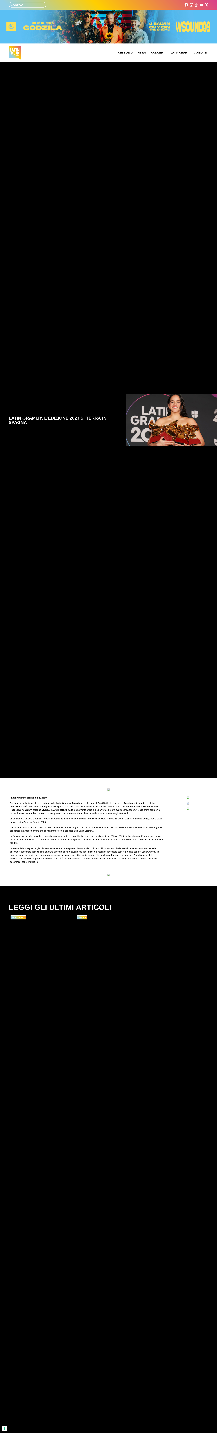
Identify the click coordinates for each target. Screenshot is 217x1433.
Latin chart (180, 52)
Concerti (158, 52)
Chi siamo (125, 52)
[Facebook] (186, 5)
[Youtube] (201, 5)
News (142, 52)
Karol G (82, 930)
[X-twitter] (206, 5)
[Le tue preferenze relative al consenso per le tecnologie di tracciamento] (4, 1428)
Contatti (200, 52)
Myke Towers (18, 930)
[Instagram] (191, 5)
